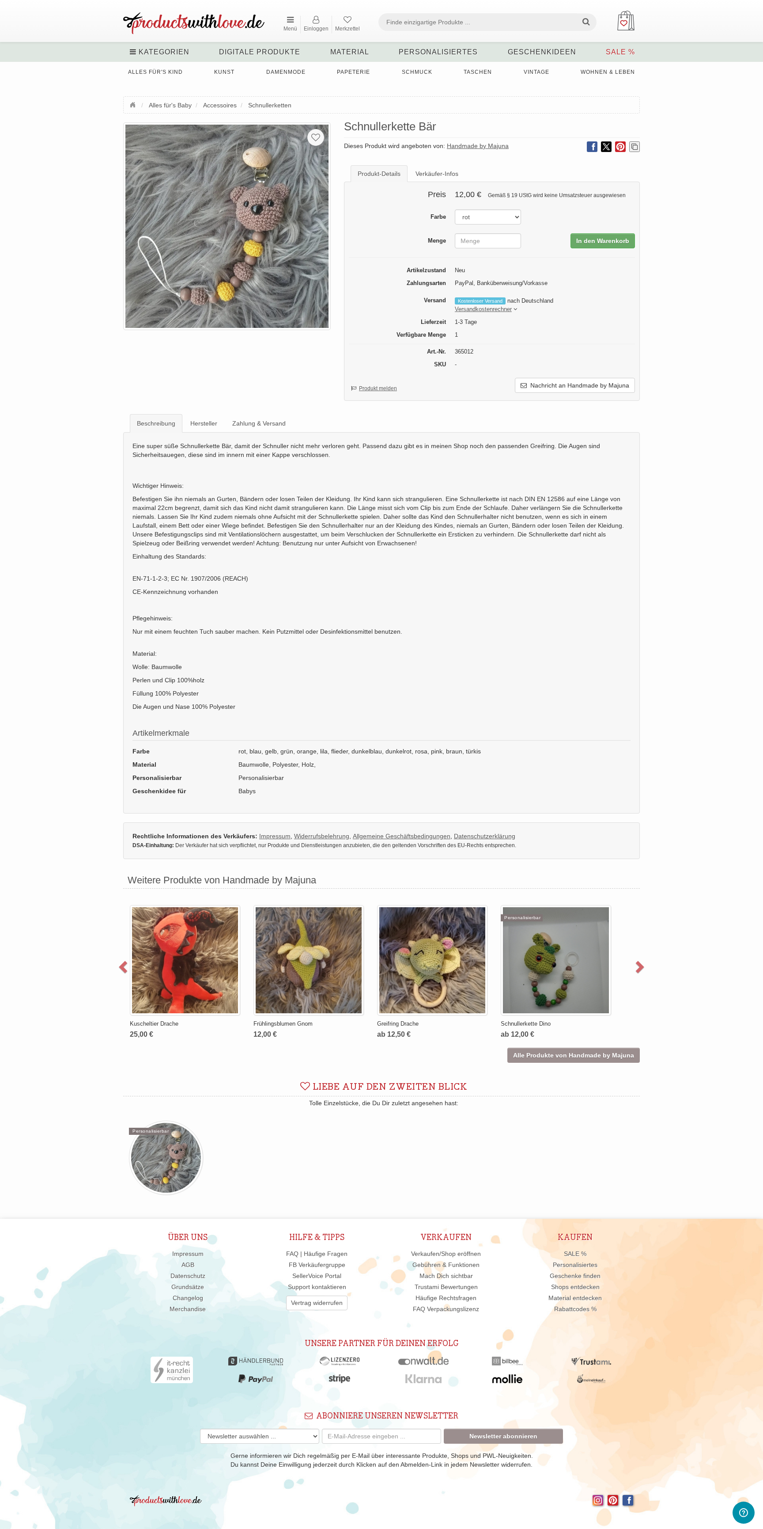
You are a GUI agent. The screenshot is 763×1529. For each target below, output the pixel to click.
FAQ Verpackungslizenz (446, 1308)
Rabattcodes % (575, 1308)
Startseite (133, 103)
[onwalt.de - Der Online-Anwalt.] (423, 1363)
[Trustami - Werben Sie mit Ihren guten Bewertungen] (591, 1363)
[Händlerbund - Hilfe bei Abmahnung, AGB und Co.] (255, 1363)
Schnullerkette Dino (520, 1023)
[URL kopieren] (634, 146)
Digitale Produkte (259, 52)
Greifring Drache (392, 1023)
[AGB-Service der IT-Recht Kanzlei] (172, 1372)
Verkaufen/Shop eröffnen (446, 1253)
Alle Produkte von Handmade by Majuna (573, 1055)
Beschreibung (156, 423)
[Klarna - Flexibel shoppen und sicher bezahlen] (423, 1381)
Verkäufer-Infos (436, 173)
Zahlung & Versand (259, 423)
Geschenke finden (575, 1275)
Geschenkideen (542, 52)
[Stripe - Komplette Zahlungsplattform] (339, 1381)
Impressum (188, 1253)
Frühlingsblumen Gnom (277, 1023)
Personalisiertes (438, 52)
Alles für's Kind (155, 72)
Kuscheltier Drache (148, 1023)
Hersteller (203, 423)
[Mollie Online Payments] (507, 1381)
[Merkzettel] (315, 137)
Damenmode (286, 72)
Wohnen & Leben (608, 72)
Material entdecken (575, 1297)
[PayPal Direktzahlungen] (255, 1381)
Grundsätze (187, 1286)
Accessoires (220, 105)
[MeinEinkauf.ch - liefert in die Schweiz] (591, 1381)
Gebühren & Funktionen (446, 1264)
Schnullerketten (269, 105)
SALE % (620, 52)
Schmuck (417, 72)
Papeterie (353, 72)
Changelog (188, 1297)
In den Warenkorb (602, 240)
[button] (483, 309)
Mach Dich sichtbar (446, 1275)
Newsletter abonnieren (503, 1436)
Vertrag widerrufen (317, 1302)
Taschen (478, 72)
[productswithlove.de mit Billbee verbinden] (507, 1363)
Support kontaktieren (317, 1286)
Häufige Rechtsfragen (445, 1297)
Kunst (224, 72)
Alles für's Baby (170, 105)
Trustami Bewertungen (446, 1286)
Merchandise (188, 1308)
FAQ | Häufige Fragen (317, 1253)
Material (349, 52)
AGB (187, 1264)
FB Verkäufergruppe (317, 1264)
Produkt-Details (379, 173)
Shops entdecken (575, 1286)
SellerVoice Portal (316, 1275)
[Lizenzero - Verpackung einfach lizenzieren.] (339, 1363)
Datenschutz (187, 1275)
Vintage (536, 72)
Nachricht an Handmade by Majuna (578, 385)
